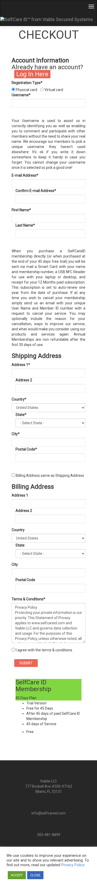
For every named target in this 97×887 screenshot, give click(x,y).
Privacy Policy (73, 865)
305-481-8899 (48, 835)
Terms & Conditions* (28, 599)
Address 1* (21, 365)
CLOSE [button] (35, 875)
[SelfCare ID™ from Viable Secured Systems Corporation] (48, 19)
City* (16, 434)
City (15, 564)
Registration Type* (27, 83)
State (20, 545)
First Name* (21, 210)
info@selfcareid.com (49, 813)
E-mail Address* (25, 175)
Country (18, 530)
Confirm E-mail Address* (36, 191)
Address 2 (24, 380)
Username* (21, 95)
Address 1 (20, 495)
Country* (19, 399)
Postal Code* (26, 449)
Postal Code (25, 580)
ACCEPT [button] (17, 875)
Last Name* (25, 225)
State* (21, 415)
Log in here (32, 74)
